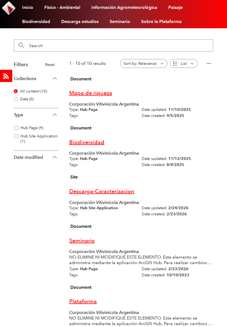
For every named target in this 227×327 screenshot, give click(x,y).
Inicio (27, 7)
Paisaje (175, 7)
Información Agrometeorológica (124, 7)
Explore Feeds (6, 76)
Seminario (120, 21)
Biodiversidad (36, 21)
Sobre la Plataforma (161, 21)
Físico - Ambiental (62, 7)
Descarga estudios (80, 21)
